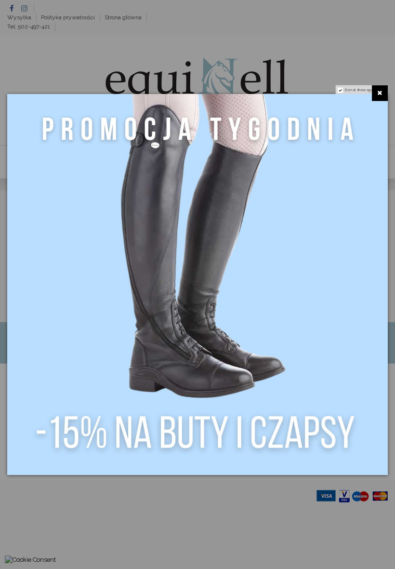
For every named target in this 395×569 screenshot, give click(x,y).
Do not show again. (361, 90)
